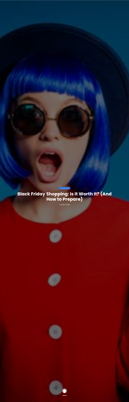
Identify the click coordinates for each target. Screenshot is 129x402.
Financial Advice (64, 188)
